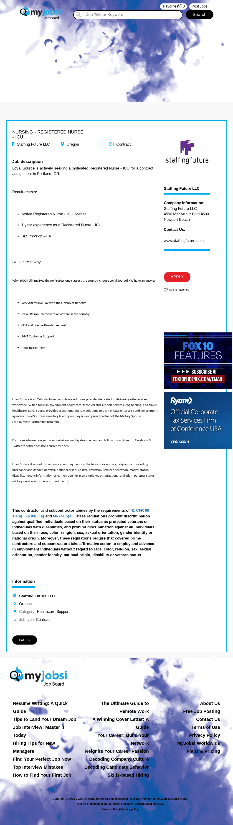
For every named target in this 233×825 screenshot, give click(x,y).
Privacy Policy (204, 735)
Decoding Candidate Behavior (116, 767)
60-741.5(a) (63, 516)
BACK (24, 640)
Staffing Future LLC (182, 189)
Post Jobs (200, 6)
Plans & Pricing (203, 751)
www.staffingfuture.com (184, 241)
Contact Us (208, 719)
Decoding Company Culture (119, 759)
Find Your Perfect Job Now (42, 759)
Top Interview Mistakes (38, 767)
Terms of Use (205, 727)
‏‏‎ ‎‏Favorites (173, 6)
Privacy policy (129, 809)
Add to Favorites (179, 289)
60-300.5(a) (34, 516)
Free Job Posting (201, 711)
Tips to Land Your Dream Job (44, 719)
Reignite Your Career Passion (117, 751)
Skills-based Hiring (128, 775)
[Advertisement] (116, 59)
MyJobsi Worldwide (198, 743)
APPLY (177, 277)
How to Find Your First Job (42, 775)
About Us (210, 703)
